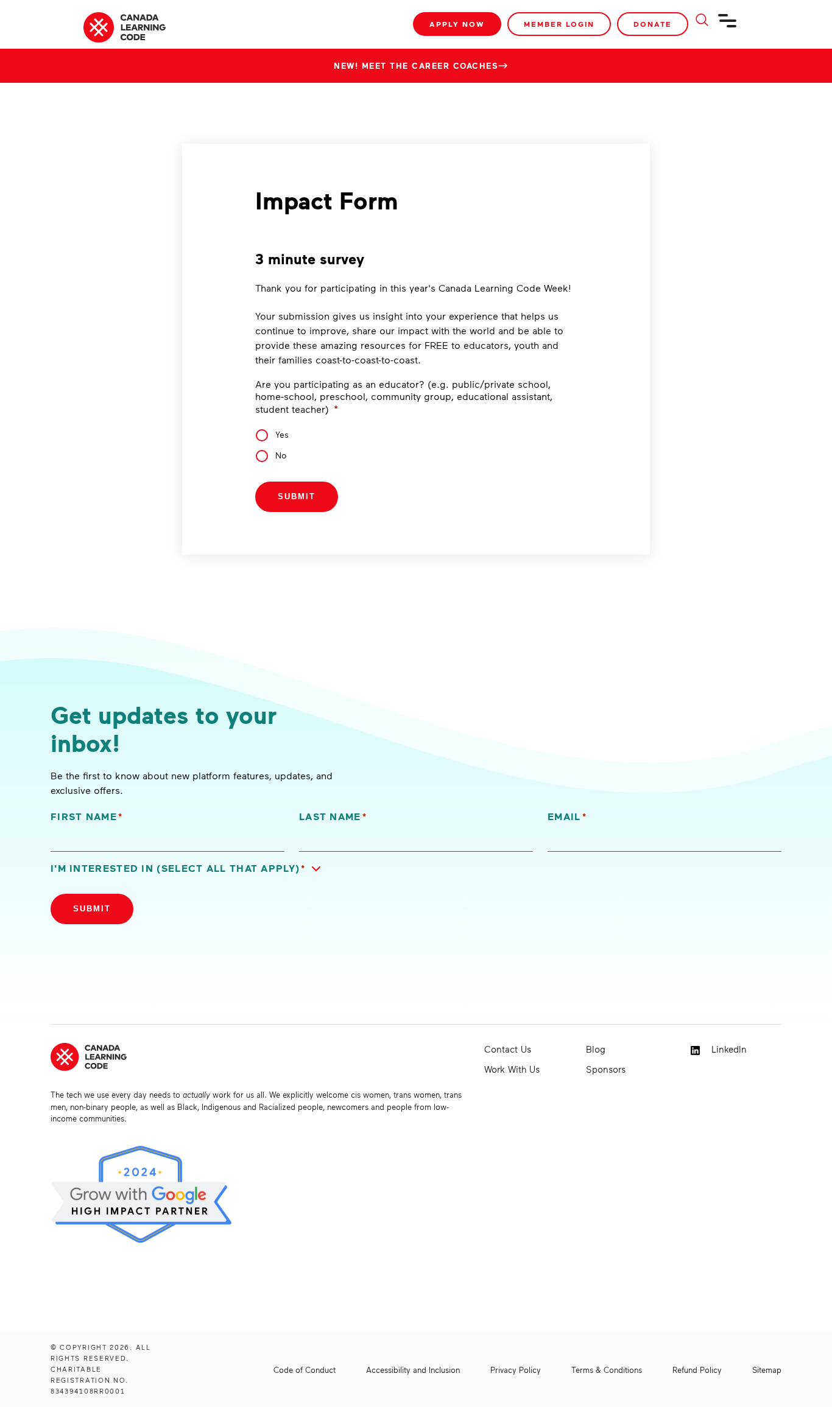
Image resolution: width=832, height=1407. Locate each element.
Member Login (559, 24)
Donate (652, 24)
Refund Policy (697, 1370)
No (281, 455)
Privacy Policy (515, 1370)
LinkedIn (727, 1049)
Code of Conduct (304, 1370)
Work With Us (512, 1069)
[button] (188, 868)
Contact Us (507, 1049)
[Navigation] (727, 25)
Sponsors (606, 1069)
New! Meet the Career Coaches (416, 66)
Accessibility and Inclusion (413, 1370)
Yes (282, 434)
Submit (297, 496)
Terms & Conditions (606, 1370)
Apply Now (457, 24)
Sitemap (766, 1370)
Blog (595, 1049)
